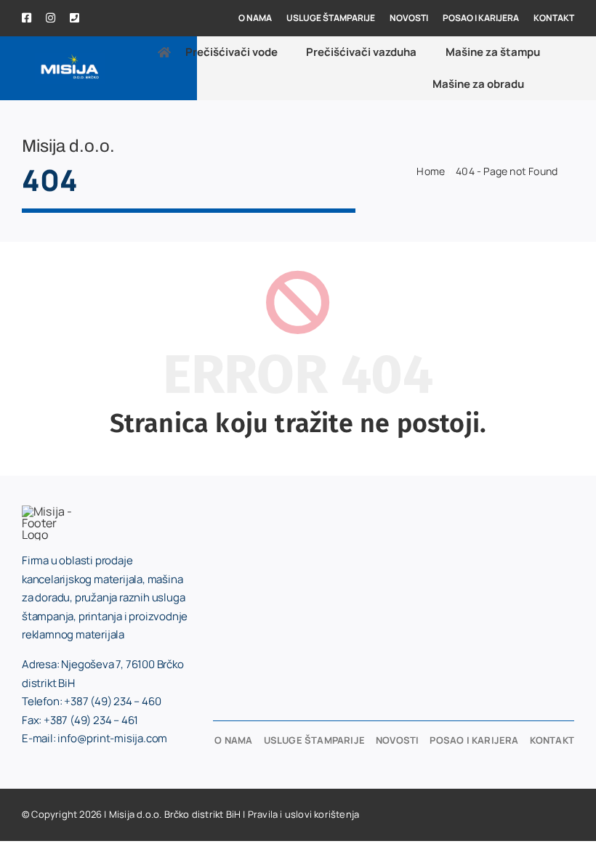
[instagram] (50, 17)
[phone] (74, 17)
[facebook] (26, 17)
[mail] (98, 18)
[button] (556, 84)
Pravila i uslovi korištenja (303, 814)
